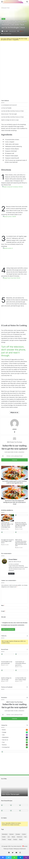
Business (4, 744)
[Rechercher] (27, 2)
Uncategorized (5, 747)
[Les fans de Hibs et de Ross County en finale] (21, 672)
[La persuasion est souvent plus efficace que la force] (21, 656)
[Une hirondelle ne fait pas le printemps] (7, 656)
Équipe (20, 839)
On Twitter (4, 818)
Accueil (4, 7)
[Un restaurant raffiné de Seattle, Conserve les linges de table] (23, 812)
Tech (8, 7)
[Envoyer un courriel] (6, 31)
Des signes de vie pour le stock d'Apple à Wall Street (7, 541)
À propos (15, 839)
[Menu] (2, 2)
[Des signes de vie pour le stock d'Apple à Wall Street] (7, 534)
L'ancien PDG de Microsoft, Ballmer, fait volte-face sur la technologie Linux (7, 525)
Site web (3, 617)
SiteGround (23, 848)
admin (5, 31)
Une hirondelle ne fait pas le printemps (6, 662)
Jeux (3, 734)
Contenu (24, 834)
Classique (18, 834)
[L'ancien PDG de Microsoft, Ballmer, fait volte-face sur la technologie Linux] (7, 517)
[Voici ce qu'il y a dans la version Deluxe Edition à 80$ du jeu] (14, 812)
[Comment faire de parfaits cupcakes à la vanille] (5, 806)
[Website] (14, 432)
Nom (2, 605)
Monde (4, 729)
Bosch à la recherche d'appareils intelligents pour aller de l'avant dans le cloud (21, 525)
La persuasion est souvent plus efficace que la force (20, 663)
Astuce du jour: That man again (10, 794)
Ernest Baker (13, 559)
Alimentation (5, 737)
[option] (14, 789)
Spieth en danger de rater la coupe (6, 679)
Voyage (4, 732)
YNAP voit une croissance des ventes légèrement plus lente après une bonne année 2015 (21, 543)
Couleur (3, 836)
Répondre (11, 573)
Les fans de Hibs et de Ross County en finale (20, 679)
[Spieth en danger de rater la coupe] (7, 672)
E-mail (3, 611)
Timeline (4, 839)
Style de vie (14, 412)
